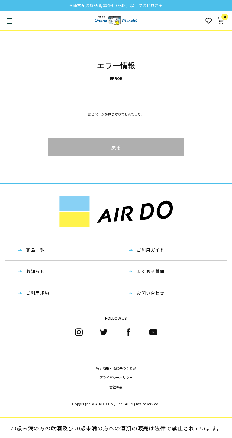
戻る (116, 147)
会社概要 (116, 386)
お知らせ (35, 271)
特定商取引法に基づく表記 (116, 368)
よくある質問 (150, 271)
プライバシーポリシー (116, 377)
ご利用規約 (37, 293)
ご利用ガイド (150, 250)
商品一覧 (35, 250)
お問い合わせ (150, 293)
